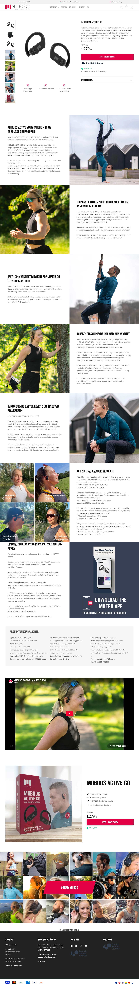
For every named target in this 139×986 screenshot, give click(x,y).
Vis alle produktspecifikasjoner (99, 805)
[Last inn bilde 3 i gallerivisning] (10, 44)
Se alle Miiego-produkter (69, 930)
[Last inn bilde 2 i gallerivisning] (10, 34)
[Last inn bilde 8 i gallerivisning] (10, 98)
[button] (54, 7)
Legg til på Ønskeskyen (94, 63)
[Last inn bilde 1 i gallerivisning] (10, 25)
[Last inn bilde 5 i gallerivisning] (10, 66)
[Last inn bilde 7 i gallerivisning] (10, 88)
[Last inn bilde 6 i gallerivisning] (10, 77)
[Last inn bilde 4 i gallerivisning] (10, 55)
